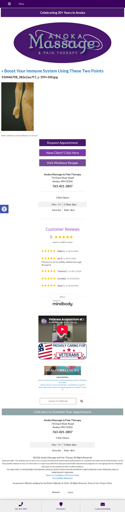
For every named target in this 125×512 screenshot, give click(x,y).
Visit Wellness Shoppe (62, 163)
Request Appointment (62, 143)
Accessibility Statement (62, 478)
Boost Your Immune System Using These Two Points (52, 70)
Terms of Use (93, 483)
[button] (4, 209)
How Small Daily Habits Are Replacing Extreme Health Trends (63, 387)
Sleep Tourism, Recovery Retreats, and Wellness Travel (62, 385)
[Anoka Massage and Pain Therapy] (62, 43)
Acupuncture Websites (22, 483)
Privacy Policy (72, 475)
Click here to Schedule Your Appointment (62, 412)
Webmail (56, 492)
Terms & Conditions (55, 475)
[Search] (82, 401)
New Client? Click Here (62, 153)
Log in (70, 492)
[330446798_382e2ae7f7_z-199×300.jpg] (17, 130)
